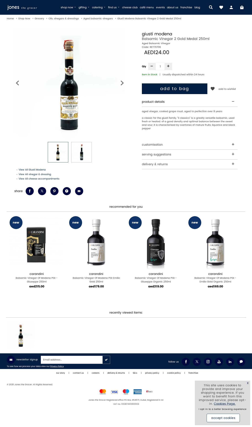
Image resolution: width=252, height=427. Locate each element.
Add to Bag (174, 88)
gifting (83, 7)
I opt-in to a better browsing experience (222, 409)
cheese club (130, 7)
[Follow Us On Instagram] (208, 362)
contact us (78, 373)
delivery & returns (155, 164)
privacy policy (152, 373)
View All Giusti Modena (32, 170)
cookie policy (174, 373)
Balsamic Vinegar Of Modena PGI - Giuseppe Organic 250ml (156, 278)
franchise (186, 7)
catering (97, 7)
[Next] (122, 84)
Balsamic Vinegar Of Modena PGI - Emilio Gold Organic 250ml (215, 278)
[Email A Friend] (79, 191)
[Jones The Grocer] (32, 7)
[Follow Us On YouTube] (219, 362)
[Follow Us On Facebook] (186, 362)
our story (60, 373)
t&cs (135, 373)
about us (172, 7)
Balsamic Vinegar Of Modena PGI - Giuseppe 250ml (37, 278)
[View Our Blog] (241, 362)
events (160, 7)
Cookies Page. (225, 403)
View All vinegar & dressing (35, 174)
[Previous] (17, 84)
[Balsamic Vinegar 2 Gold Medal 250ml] (20, 335)
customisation (152, 144)
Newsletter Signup (27, 360)
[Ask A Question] (67, 191)
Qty (144, 66)
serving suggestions (156, 154)
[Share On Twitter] (42, 191)
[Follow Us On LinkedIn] (230, 362)
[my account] (231, 7)
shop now (67, 7)
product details (153, 101)
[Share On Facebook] (30, 191)
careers (95, 373)
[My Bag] (242, 7)
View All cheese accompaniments (39, 179)
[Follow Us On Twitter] (197, 362)
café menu (147, 7)
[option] (69, 84)
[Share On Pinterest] (54, 191)
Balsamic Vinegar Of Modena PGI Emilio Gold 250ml (96, 278)
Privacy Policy (57, 366)
